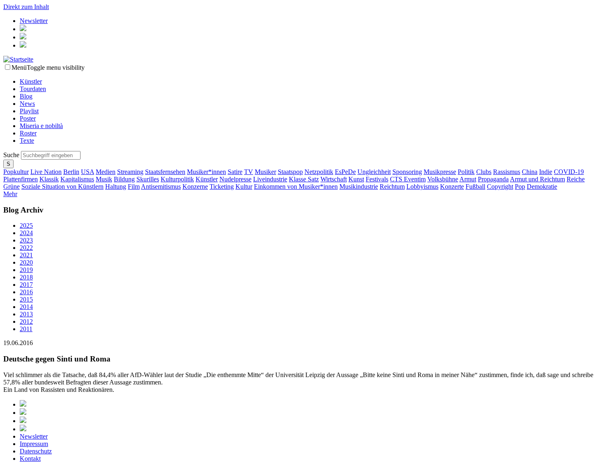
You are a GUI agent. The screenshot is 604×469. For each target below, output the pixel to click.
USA (87, 171)
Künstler (31, 81)
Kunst (356, 179)
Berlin (71, 171)
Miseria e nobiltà (41, 125)
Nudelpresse (235, 179)
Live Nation (46, 171)
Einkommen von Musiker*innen (296, 186)
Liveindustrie (270, 179)
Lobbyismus (422, 186)
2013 (26, 314)
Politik (466, 171)
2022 (26, 247)
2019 (26, 269)
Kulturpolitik (177, 179)
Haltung (115, 186)
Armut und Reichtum (537, 179)
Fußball (475, 186)
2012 (26, 321)
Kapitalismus (77, 179)
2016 (26, 291)
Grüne (11, 186)
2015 (26, 299)
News (27, 103)
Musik (104, 179)
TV (248, 171)
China (529, 171)
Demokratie (542, 186)
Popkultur (16, 171)
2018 (26, 277)
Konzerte (452, 186)
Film (134, 186)
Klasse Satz (304, 179)
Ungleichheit (374, 171)
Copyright (500, 186)
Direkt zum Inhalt (26, 6)
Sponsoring (407, 171)
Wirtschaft (333, 179)
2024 (26, 232)
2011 (26, 328)
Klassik (49, 179)
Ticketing (222, 186)
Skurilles (147, 179)
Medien (105, 171)
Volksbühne (442, 179)
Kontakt (30, 458)
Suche (12, 154)
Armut (467, 179)
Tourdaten (33, 88)
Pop (520, 186)
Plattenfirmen (20, 179)
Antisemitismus (161, 186)
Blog (26, 96)
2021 (26, 255)
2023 (26, 240)
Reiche (576, 179)
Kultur (243, 186)
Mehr (10, 193)
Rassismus (506, 171)
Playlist (29, 111)
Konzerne (195, 186)
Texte (27, 140)
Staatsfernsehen (165, 171)
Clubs (483, 171)
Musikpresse (440, 171)
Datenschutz (36, 451)
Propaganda (493, 179)
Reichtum (392, 186)
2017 (26, 284)
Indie (545, 171)
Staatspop (290, 171)
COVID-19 (569, 171)
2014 (26, 306)
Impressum (34, 443)
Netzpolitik (318, 171)
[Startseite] (18, 59)
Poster (28, 118)
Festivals (377, 179)
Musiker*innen (206, 171)
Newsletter (34, 20)
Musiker (265, 171)
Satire (235, 171)
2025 (26, 225)
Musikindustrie (358, 186)
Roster (28, 133)
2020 (26, 262)
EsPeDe (345, 171)
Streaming (130, 171)
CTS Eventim (408, 179)
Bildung (124, 179)
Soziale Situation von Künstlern (62, 186)
